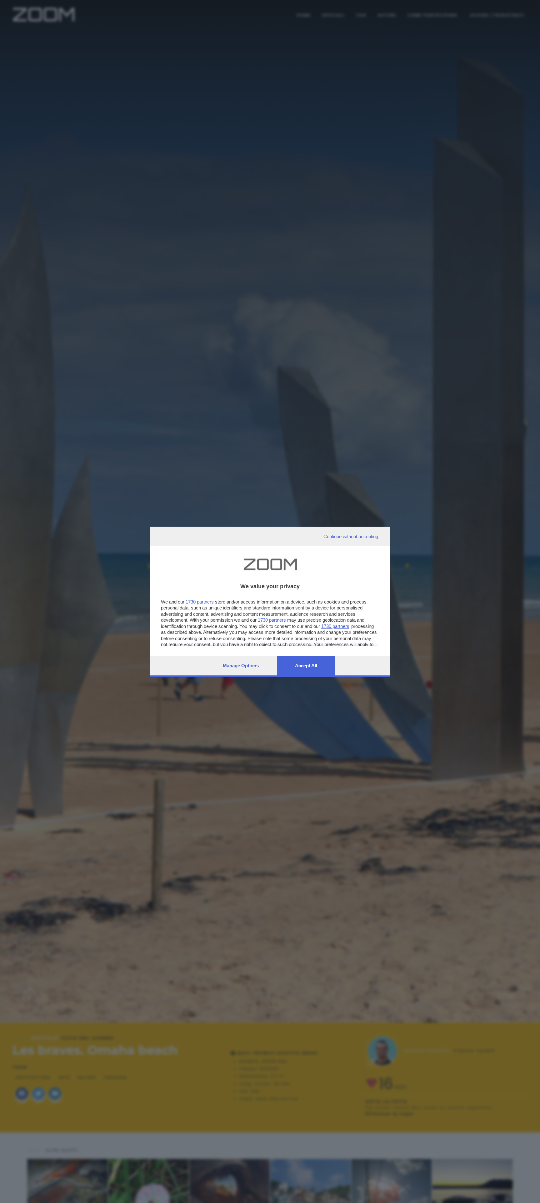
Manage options (241, 665)
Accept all (306, 665)
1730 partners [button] (200, 601)
